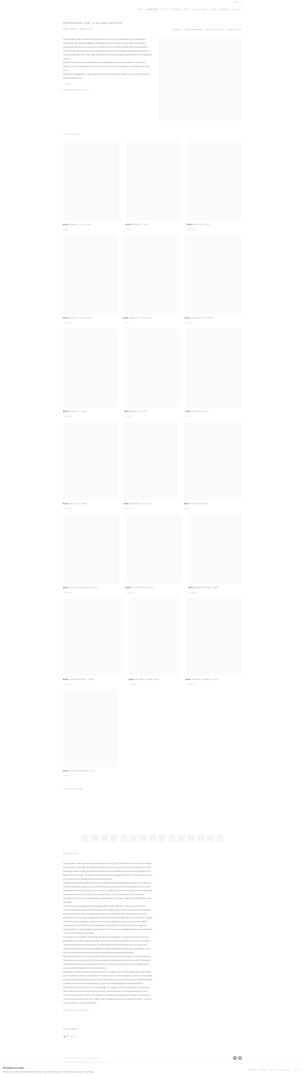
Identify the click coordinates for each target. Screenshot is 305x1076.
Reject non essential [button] (280, 1070)
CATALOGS (225, 9)
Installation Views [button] (215, 29)
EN (236, 2)
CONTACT (237, 9)
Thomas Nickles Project (69, 9)
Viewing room (199, 9)
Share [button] (68, 84)
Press (186, 9)
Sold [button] (66, 229)
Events (213, 9)
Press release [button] (235, 29)
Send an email (240, 1058)
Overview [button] (177, 29)
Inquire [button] (191, 229)
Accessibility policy (72, 1058)
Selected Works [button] (193, 29)
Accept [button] (297, 1070)
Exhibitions (152, 9)
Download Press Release (76, 90)
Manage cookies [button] (92, 1058)
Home (140, 9)
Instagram (235, 1058)
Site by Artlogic (99, 1062)
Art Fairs (176, 9)
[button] (85, 838)
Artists (165, 9)
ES (241, 2)
